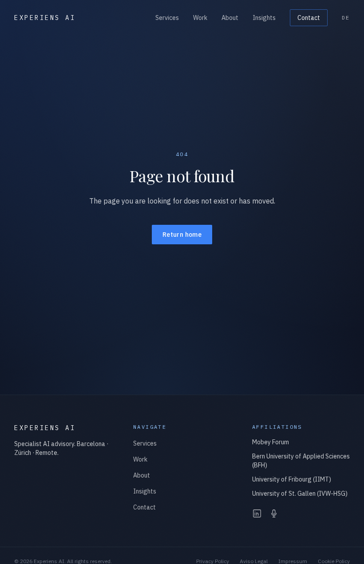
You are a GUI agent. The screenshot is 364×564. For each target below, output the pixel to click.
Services (167, 18)
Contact (308, 18)
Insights (264, 18)
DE (346, 17)
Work (200, 18)
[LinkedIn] (257, 513)
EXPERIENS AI (44, 18)
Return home (182, 235)
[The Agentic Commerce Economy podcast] (274, 513)
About (230, 18)
